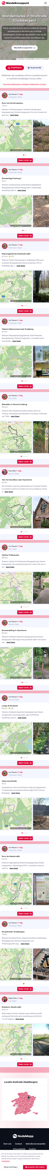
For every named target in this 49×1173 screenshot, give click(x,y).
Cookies (32, 1149)
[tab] (23, 155)
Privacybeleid (19, 1149)
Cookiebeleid (5, 1161)
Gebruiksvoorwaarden (35, 1144)
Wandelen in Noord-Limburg (14, 404)
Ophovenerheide (9, 781)
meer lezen (14, 115)
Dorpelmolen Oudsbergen (13, 932)
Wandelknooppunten (23, 48)
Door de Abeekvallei (11, 856)
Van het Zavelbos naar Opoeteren (17, 480)
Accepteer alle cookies (35, 1167)
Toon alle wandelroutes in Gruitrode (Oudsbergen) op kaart (24, 84)
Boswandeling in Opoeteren (14, 630)
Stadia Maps (21, 59)
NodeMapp (46, 59)
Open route (23, 160)
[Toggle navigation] (45, 3)
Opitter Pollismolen (10, 555)
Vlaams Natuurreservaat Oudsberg (17, 329)
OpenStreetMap (30, 59)
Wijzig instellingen (10, 1167)
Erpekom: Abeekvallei (11, 1007)
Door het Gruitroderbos (12, 103)
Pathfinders (16, 67)
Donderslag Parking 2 (11, 178)
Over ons (7, 1144)
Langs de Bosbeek (10, 706)
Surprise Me (36, 67)
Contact (18, 1144)
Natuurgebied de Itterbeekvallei (16, 254)
